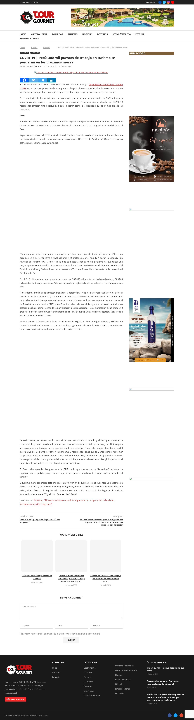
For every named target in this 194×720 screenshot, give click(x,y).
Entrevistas (89, 691)
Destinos (102, 34)
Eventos (46, 47)
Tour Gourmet (35, 66)
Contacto (58, 662)
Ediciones (119, 693)
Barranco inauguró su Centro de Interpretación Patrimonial (163, 682)
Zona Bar (57, 34)
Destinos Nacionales (124, 666)
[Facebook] (160, 2)
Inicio (23, 34)
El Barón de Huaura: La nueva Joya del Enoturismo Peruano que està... (105, 578)
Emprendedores (29, 38)
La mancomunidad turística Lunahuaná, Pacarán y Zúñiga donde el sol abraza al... (71, 578)
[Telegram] (42, 80)
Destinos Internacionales (126, 670)
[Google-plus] (181, 715)
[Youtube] (172, 2)
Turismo (73, 34)
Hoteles (118, 675)
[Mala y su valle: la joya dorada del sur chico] (37, 556)
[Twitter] (164, 2)
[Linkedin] (51, 80)
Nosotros (56, 672)
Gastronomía (39, 34)
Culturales (88, 682)
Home (22, 47)
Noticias (87, 34)
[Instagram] (168, 2)
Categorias (90, 662)
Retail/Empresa (121, 34)
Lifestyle (139, 34)
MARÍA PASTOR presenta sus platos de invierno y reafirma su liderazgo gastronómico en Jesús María (165, 697)
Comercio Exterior (92, 696)
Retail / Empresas (123, 680)
